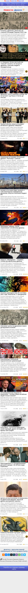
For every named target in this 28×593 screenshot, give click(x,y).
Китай (4, 559)
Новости (23, 3)
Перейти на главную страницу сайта (14, 568)
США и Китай (22, 561)
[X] (11, 555)
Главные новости (15, 3)
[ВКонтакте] (6, 555)
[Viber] (16, 555)
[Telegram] (22, 555)
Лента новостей (11, 4)
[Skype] (24, 555)
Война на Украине (5, 7)
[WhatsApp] (19, 555)
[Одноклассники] (3, 555)
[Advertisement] (14, 582)
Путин (22, 4)
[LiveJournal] (14, 555)
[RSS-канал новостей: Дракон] (23, 9)
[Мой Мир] (9, 555)
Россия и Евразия (12, 559)
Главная (8, 3)
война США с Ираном (16, 7)
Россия (18, 4)
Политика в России (12, 561)
